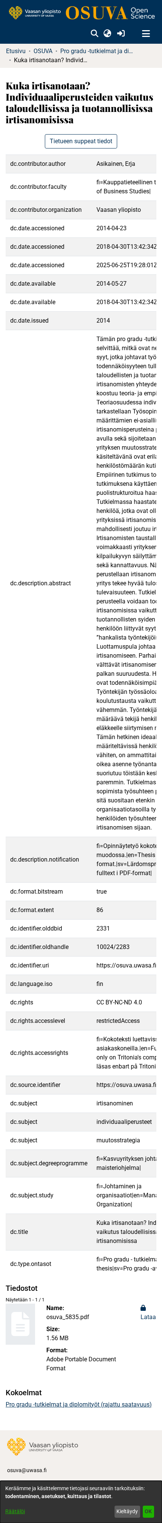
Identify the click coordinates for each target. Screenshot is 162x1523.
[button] (94, 33)
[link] (81, 13)
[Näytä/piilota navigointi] (145, 34)
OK (148, 1511)
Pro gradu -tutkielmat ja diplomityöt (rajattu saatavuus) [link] (98, 51)
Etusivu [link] (16, 51)
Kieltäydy (127, 1511)
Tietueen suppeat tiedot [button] (81, 141)
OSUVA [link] (43, 51)
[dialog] (81, 1502)
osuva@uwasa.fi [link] (27, 1470)
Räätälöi (15, 1511)
